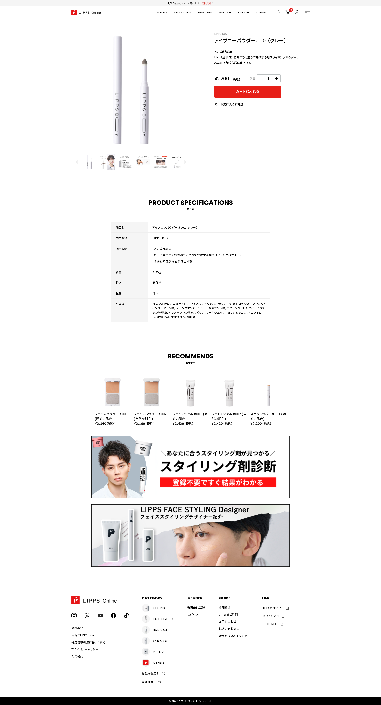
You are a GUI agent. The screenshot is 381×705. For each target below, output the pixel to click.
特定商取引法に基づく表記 (88, 642)
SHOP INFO (269, 624)
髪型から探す (150, 674)
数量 (253, 78)
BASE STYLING (183, 12)
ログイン (192, 615)
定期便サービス (152, 682)
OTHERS (261, 12)
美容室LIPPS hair (82, 635)
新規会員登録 (196, 607)
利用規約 (77, 657)
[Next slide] (185, 162)
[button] (89, 162)
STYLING (161, 12)
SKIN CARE (225, 12)
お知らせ (224, 607)
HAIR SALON (270, 616)
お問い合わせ (227, 622)
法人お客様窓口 (229, 629)
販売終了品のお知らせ (233, 636)
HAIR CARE (205, 12)
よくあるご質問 (228, 615)
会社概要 (77, 628)
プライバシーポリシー (84, 649)
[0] (287, 12)
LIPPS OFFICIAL (272, 608)
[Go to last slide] (77, 162)
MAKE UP (243, 12)
